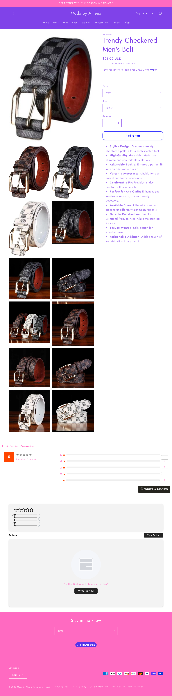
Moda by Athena (24, 687)
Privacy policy (118, 686)
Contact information (99, 686)
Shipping (107, 63)
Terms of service (135, 686)
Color (105, 86)
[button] (12, 13)
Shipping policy (78, 686)
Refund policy (61, 686)
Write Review (153, 535)
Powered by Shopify (42, 687)
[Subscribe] (113, 631)
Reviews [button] (13, 534)
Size (105, 101)
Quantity (107, 116)
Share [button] (108, 78)
